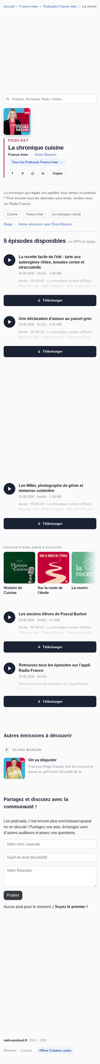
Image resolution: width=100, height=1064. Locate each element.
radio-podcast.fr (15, 1040)
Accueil (9, 6)
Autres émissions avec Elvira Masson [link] (45, 224)
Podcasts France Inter (60, 6)
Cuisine (12, 214)
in (43, 173)
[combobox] (50, 99)
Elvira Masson (46, 154)
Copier (58, 173)
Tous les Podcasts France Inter (35, 162)
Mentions (10, 1050)
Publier (13, 895)
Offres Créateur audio (55, 1050)
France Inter (28, 6)
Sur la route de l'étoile (50, 590)
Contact (26, 1050)
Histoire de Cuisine (13, 590)
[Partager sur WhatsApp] (33, 173)
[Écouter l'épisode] (9, 260)
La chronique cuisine (66, 214)
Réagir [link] (8, 224)
